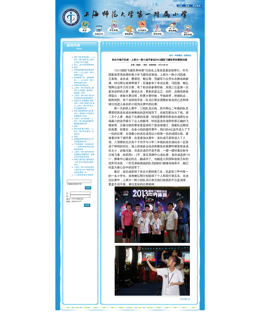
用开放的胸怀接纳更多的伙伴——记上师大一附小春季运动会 (84, 72)
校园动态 (187, 55)
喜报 (76, 67)
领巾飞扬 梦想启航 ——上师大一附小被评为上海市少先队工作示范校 (84, 59)
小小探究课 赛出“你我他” (84, 175)
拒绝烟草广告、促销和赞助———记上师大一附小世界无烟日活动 (84, 80)
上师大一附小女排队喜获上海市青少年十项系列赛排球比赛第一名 (84, 169)
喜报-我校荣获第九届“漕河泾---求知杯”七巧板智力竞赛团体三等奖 (84, 113)
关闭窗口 (185, 299)
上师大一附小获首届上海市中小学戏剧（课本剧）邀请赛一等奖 (84, 90)
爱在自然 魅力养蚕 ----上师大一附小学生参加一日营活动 (84, 131)
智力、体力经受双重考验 (84, 65)
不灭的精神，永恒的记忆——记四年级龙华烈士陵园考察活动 (84, 146)
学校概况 (178, 55)
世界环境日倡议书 (81, 85)
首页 (171, 55)
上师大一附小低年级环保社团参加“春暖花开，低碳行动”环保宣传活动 (84, 154)
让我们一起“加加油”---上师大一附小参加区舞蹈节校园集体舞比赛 (84, 121)
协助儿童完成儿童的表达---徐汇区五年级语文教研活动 (84, 162)
